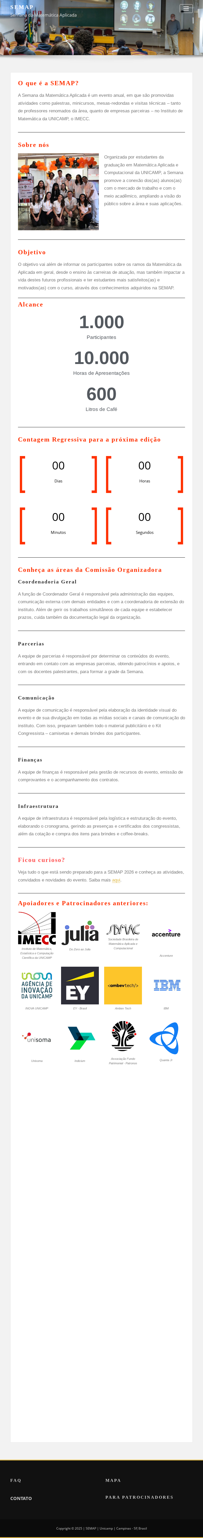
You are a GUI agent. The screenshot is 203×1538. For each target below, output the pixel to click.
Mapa (113, 1480)
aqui (116, 880)
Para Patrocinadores (139, 1497)
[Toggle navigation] (186, 8)
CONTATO (21, 1498)
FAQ (15, 1480)
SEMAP (22, 7)
